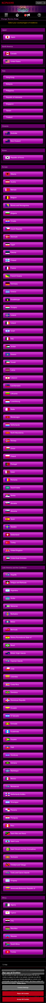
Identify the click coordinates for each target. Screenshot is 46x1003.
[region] (23, 985)
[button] (6, 15)
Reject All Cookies (23, 993)
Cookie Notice (21, 983)
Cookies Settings (23, 987)
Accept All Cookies (23, 999)
